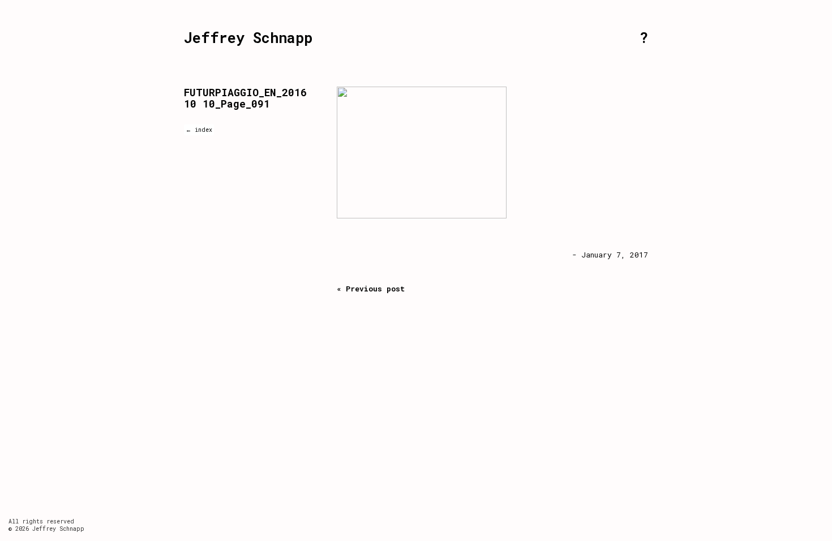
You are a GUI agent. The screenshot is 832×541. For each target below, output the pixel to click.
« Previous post (371, 289)
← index (199, 130)
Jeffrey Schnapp (248, 37)
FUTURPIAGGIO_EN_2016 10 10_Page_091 (245, 97)
